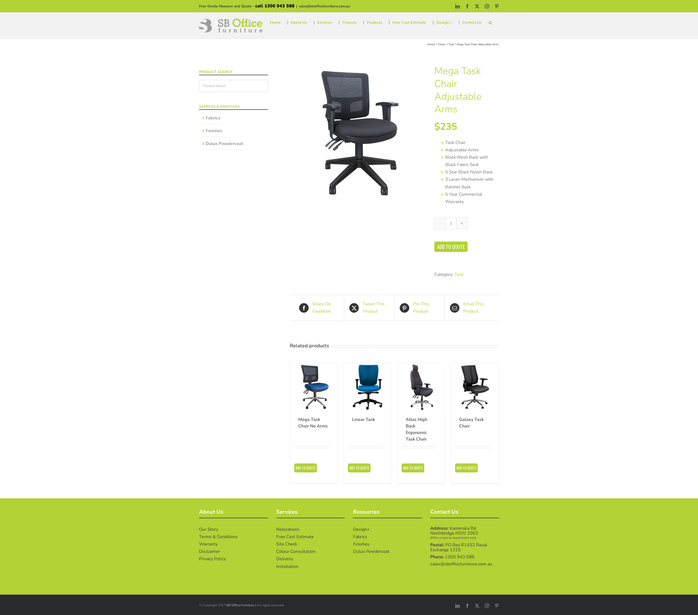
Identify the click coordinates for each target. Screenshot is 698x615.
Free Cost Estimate (295, 537)
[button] (490, 23)
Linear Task (363, 420)
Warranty (208, 544)
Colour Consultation (295, 551)
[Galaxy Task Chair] (475, 387)
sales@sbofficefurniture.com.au (324, 6)
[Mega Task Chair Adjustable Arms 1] (358, 133)
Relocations (287, 529)
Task (459, 275)
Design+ (361, 529)
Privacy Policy (212, 559)
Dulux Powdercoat (224, 144)
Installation (287, 566)
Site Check (286, 544)
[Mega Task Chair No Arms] (314, 387)
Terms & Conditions (218, 537)
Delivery (284, 559)
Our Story (208, 529)
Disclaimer (209, 551)
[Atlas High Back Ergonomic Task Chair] (421, 387)
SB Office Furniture (240, 605)
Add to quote (451, 246)
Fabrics (213, 118)
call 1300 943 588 (274, 6)
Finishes (214, 131)
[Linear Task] (368, 387)
